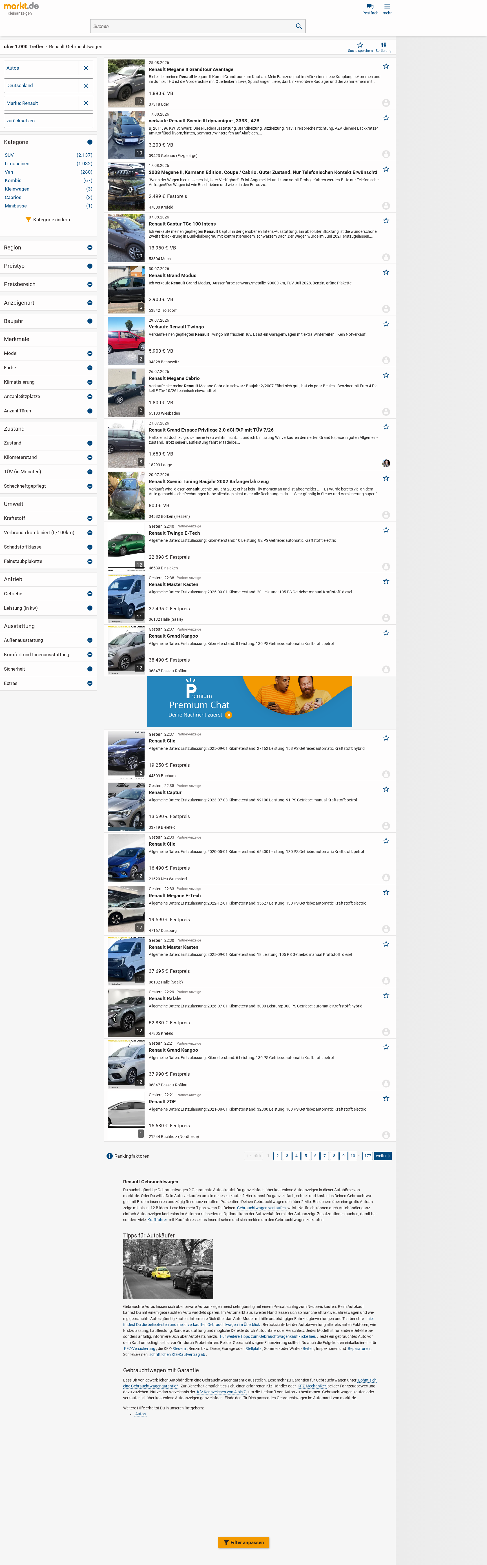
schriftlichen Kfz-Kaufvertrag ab (177, 1354)
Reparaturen (359, 1348)
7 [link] (325, 1155)
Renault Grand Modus (172, 275)
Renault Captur (165, 792)
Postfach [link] (370, 13)
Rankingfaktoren (131, 1156)
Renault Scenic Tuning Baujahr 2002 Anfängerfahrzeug (209, 481)
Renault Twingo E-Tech (174, 533)
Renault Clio (162, 741)
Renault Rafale (165, 998)
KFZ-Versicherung (139, 1348)
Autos (12, 68)
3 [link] (287, 1155)
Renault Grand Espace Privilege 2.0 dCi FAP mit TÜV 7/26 (211, 430)
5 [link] (306, 1155)
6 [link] (315, 1155)
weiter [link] (381, 1155)
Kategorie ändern (51, 219)
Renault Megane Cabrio (174, 378)
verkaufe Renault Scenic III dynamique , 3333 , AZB (204, 120)
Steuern (179, 1348)
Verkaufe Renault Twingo (176, 327)
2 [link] (277, 1155)
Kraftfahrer (157, 1219)
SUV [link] (48, 155)
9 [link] (343, 1155)
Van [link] (48, 172)
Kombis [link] (48, 180)
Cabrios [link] (48, 197)
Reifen (308, 1348)
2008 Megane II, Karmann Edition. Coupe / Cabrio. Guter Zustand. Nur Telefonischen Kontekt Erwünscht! (263, 172)
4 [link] (296, 1155)
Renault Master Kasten (173, 584)
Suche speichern (360, 51)
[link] (86, 86)
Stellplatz (253, 1348)
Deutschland (19, 85)
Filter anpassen (247, 1542)
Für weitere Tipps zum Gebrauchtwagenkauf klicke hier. (268, 1336)
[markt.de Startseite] (21, 5)
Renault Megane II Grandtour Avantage (191, 69)
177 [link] (367, 1155)
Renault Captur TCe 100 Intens (182, 224)
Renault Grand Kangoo (173, 636)
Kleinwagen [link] (48, 189)
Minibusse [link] (48, 206)
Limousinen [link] (48, 163)
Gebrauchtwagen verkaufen (261, 1208)
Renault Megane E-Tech (175, 895)
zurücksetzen (20, 120)
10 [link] (353, 1155)
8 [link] (334, 1155)
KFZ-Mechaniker (312, 1386)
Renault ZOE (162, 1101)
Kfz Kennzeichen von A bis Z (221, 1392)
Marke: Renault (22, 103)
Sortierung (383, 51)
